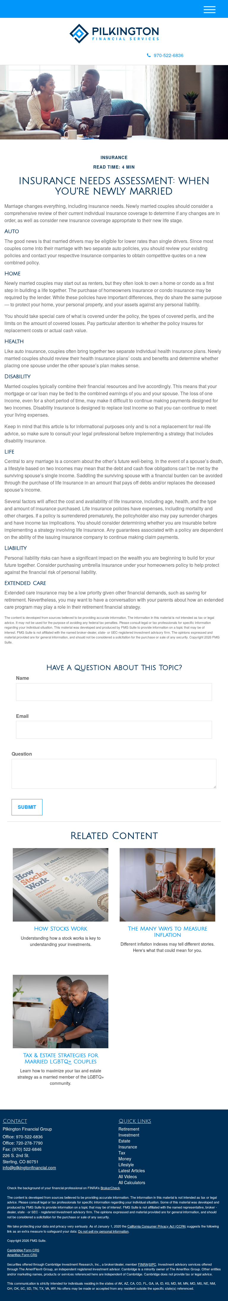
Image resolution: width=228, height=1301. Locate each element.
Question (22, 754)
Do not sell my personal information (103, 1231)
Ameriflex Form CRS (22, 1254)
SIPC (152, 1264)
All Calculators (131, 1182)
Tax (121, 1153)
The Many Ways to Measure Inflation (167, 932)
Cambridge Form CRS (23, 1249)
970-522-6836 (168, 55)
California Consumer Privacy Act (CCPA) (156, 1226)
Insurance (127, 1147)
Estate (124, 1141)
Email (22, 716)
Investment (128, 1135)
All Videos (127, 1176)
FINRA (143, 1264)
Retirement (128, 1129)
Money (124, 1159)
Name (22, 678)
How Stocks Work (60, 929)
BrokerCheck (110, 1187)
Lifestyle (126, 1164)
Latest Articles (131, 1170)
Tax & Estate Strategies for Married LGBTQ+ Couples (60, 1058)
